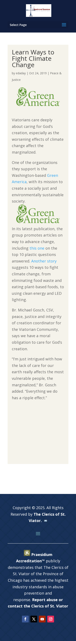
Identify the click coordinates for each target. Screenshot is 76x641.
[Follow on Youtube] (42, 619)
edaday (21, 73)
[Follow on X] (33, 619)
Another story (44, 261)
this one (37, 248)
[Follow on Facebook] (25, 619)
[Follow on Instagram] (50, 619)
